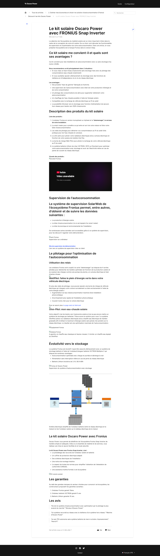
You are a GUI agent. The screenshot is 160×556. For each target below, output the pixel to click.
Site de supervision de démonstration (62, 246)
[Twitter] (84, 548)
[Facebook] (80, 548)
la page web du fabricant (72, 305)
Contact (80, 553)
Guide (120, 4)
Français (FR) (128, 553)
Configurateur (129, 4)
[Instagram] (76, 548)
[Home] (25, 12)
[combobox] (124, 12)
